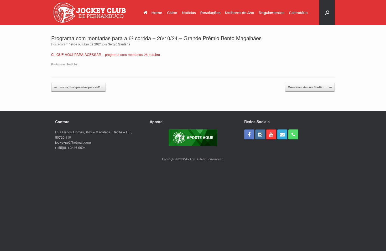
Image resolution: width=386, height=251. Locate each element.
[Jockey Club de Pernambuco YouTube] (271, 134)
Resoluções (210, 13)
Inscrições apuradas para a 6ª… (78, 87)
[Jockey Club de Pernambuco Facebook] (249, 134)
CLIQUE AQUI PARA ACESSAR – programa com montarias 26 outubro (105, 54)
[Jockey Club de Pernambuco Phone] (293, 134)
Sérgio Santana (119, 44)
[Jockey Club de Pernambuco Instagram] (260, 134)
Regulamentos (271, 13)
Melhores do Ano (239, 13)
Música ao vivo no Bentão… (310, 87)
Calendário (298, 13)
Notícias (189, 13)
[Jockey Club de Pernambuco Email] (282, 134)
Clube (172, 13)
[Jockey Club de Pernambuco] (89, 12)
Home (157, 13)
